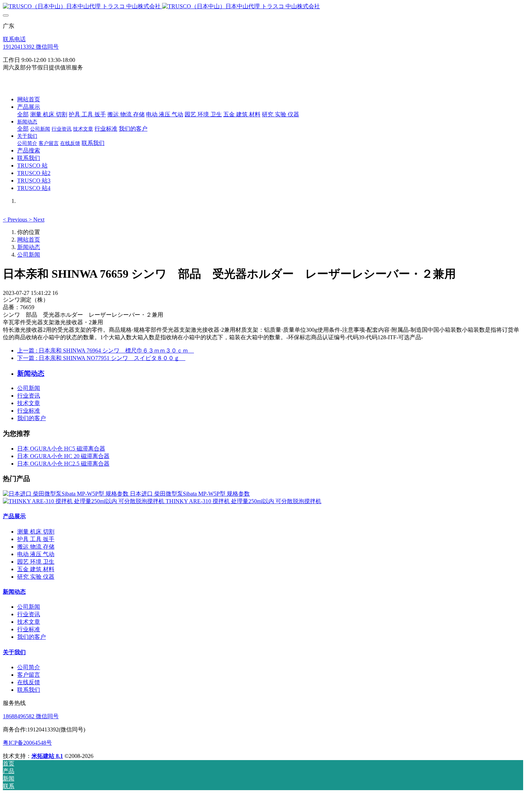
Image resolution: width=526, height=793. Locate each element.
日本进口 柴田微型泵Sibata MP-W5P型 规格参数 (190, 494)
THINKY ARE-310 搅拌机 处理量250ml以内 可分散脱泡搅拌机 (243, 501)
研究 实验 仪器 (35, 577)
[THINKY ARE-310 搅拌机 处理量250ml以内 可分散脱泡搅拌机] (84, 501)
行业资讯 (28, 396)
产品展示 (14, 516)
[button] (16, 220)
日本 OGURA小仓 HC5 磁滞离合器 (61, 449)
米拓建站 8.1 (47, 756)
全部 (23, 114)
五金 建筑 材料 (35, 569)
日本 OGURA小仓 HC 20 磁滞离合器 (63, 456)
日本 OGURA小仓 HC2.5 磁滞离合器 (63, 464)
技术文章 (28, 403)
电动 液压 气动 (35, 554)
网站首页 (28, 99)
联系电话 (14, 39)
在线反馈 (28, 682)
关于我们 (14, 652)
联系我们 (28, 690)
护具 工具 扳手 (35, 539)
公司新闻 (28, 255)
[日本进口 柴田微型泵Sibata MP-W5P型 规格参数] (66, 494)
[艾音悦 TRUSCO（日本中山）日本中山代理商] (263, 6)
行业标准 (28, 411)
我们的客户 (31, 418)
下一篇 (101, 358)
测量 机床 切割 (35, 532)
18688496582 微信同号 (31, 716)
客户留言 (28, 675)
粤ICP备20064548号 (27, 743)
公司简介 (28, 667)
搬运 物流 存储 (35, 547)
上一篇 (105, 350)
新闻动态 (28, 247)
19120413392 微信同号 (31, 47)
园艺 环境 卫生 (35, 562)
